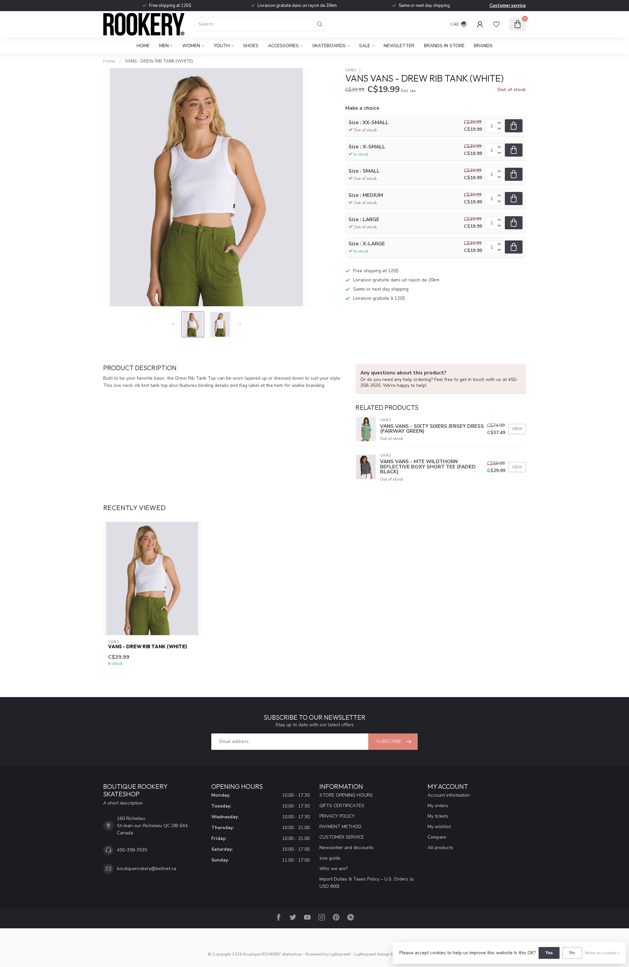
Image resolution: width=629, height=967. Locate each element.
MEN (164, 46)
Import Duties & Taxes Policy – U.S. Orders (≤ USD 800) (366, 882)
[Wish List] (496, 24)
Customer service (507, 6)
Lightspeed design (372, 954)
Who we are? (333, 868)
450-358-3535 (132, 850)
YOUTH (222, 46)
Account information (449, 795)
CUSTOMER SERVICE (341, 837)
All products (440, 847)
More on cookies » (602, 953)
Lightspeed (340, 954)
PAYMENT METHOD (340, 827)
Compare (437, 837)
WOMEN (191, 46)
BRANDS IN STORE (444, 46)
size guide (329, 858)
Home (143, 46)
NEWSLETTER (399, 46)
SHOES (250, 46)
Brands (483, 46)
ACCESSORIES (283, 46)
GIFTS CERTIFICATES (341, 806)
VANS (350, 70)
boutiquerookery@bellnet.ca (146, 868)
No (572, 953)
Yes (549, 953)
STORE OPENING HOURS (346, 795)
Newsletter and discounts (346, 847)
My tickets (438, 816)
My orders (438, 806)
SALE (364, 46)
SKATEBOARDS (329, 46)
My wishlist (439, 827)
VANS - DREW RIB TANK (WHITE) (159, 61)
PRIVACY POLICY (337, 816)
